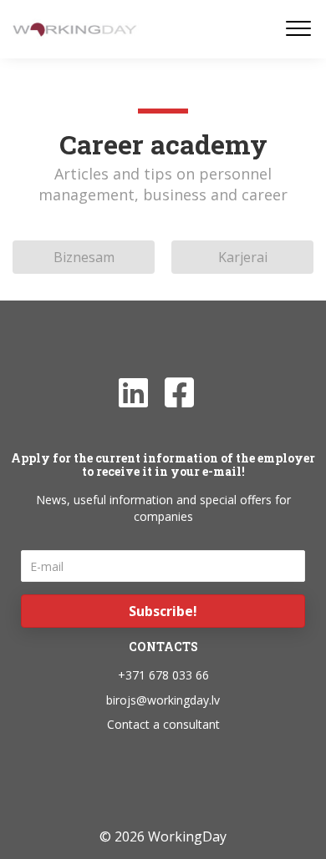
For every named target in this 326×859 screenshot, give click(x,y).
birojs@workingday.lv (163, 700)
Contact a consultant (163, 724)
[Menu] (298, 29)
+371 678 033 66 (163, 675)
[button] (163, 611)
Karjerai (242, 257)
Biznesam (84, 257)
